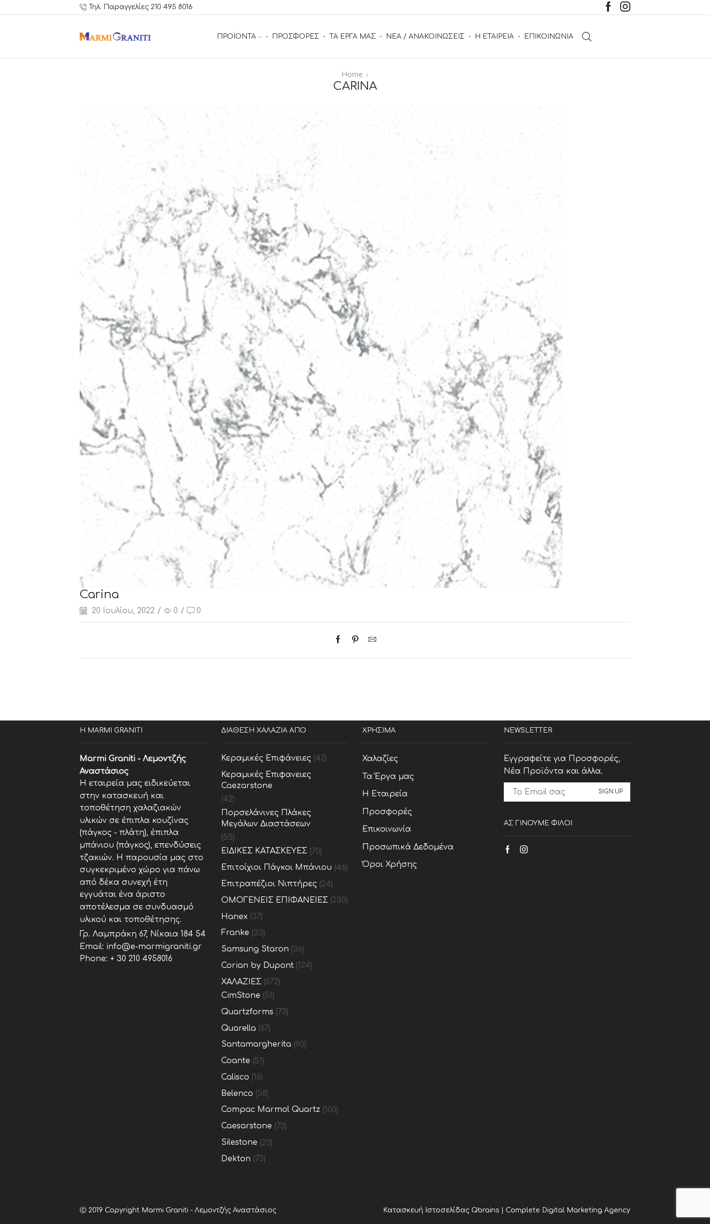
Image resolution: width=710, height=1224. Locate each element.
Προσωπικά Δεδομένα (408, 847)
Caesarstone (246, 1126)
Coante (235, 1060)
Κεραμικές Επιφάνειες (266, 758)
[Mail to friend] (370, 640)
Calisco (235, 1077)
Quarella (238, 1028)
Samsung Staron (255, 949)
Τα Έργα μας (388, 776)
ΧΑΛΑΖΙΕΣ (241, 982)
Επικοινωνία (386, 829)
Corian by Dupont (257, 965)
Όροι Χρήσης (389, 864)
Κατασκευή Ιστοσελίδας (427, 1210)
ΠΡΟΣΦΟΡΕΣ (295, 36)
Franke (235, 932)
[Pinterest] (355, 640)
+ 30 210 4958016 (141, 958)
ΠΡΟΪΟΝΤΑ (236, 36)
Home (352, 74)
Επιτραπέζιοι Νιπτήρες (269, 883)
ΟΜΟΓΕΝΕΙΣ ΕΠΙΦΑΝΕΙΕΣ (274, 900)
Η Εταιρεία (385, 794)
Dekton (236, 1158)
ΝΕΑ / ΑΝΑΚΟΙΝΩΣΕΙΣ (425, 36)
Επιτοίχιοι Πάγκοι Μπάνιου (276, 867)
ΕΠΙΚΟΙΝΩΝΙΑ (548, 36)
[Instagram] (625, 7)
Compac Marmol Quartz (270, 1109)
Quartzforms (247, 1012)
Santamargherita (256, 1044)
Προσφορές (387, 811)
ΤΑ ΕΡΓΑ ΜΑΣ (352, 36)
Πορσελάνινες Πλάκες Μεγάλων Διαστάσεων (266, 818)
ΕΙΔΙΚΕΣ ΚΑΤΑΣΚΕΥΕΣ (264, 851)
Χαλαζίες (380, 758)
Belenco (237, 1093)
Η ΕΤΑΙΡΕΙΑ (494, 36)
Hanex (234, 916)
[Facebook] (608, 7)
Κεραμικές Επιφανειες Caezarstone (266, 780)
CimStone (240, 995)
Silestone (239, 1142)
